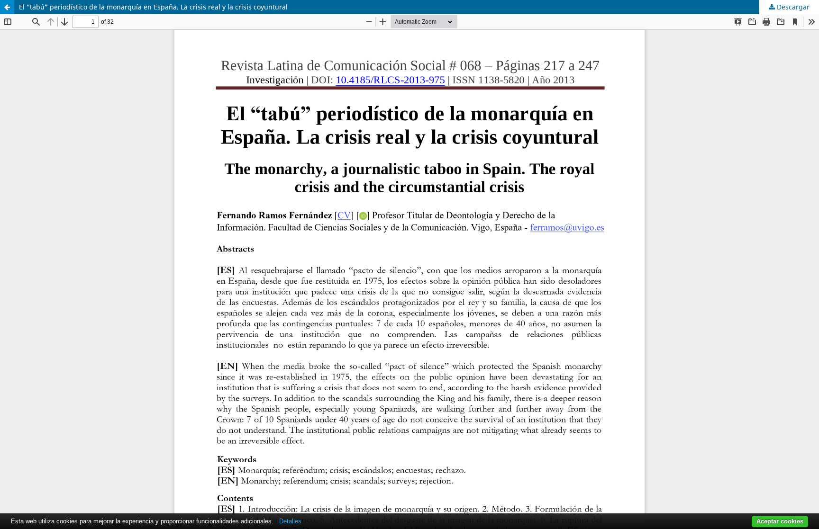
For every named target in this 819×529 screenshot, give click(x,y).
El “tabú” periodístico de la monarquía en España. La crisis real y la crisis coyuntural (153, 6)
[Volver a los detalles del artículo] (7, 7)
